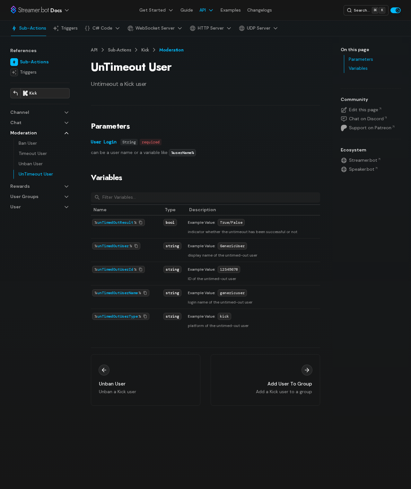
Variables (106, 177)
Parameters (110, 125)
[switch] (395, 10)
